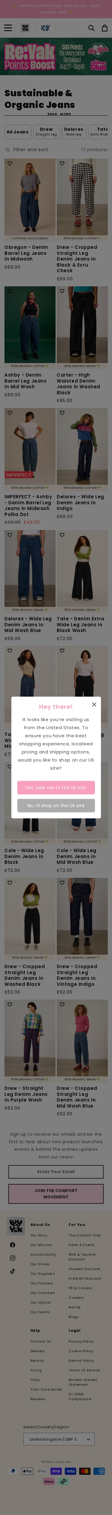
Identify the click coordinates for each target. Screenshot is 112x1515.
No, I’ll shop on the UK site (56, 806)
